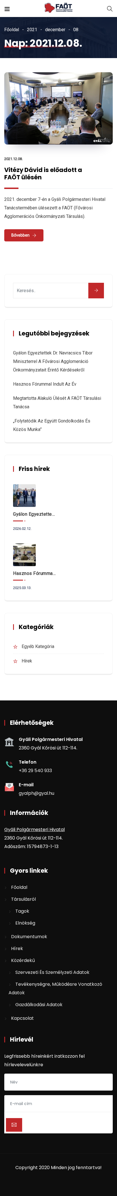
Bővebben (20, 235)
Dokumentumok (29, 936)
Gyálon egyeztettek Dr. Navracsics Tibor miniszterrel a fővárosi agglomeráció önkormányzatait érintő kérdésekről (53, 361)
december (55, 29)
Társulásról (23, 899)
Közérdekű (23, 960)
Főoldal (11, 29)
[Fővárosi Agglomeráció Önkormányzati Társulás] (58, 8)
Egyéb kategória (38, 646)
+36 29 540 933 (35, 770)
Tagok (22, 911)
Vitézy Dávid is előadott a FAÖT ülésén (43, 173)
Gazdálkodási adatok (38, 1004)
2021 (32, 29)
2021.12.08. (13, 159)
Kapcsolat (22, 1018)
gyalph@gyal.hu (36, 793)
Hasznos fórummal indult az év (44, 384)
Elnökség (25, 923)
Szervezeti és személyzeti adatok (52, 972)
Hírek (27, 661)
